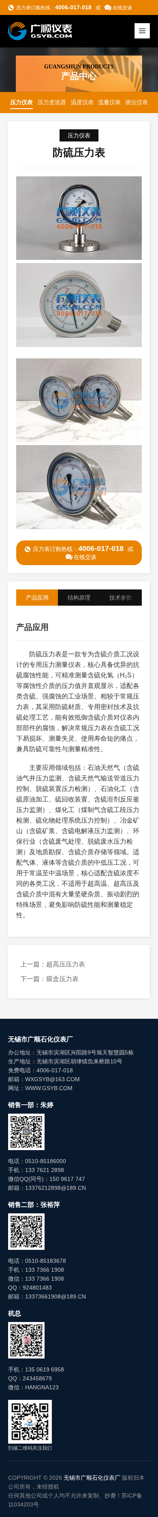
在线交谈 (122, 8)
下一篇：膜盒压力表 (49, 978)
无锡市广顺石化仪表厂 (92, 1477)
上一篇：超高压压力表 (52, 964)
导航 (142, 31)
